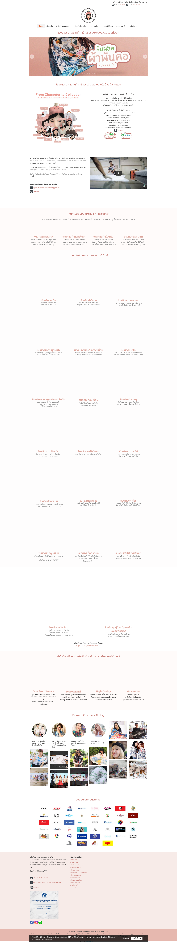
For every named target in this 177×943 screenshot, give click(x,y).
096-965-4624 (136, 4)
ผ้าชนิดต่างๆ (95, 26)
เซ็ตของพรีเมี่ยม (111, 120)
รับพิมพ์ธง (125, 123)
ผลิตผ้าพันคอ (74, 860)
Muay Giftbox (108, 26)
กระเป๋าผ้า (123, 115)
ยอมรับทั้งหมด (137, 938)
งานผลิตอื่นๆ (74, 888)
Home (41, 26)
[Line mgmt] (110, 135)
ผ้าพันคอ (112, 113)
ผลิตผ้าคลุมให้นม (75, 867)
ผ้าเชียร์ (113, 128)
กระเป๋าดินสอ (113, 125)
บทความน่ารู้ (120, 26)
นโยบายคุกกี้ (48, 939)
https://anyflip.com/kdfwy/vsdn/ (88, 645)
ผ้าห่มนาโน (109, 115)
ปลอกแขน (125, 125)
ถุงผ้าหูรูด (107, 128)
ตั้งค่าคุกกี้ (126, 938)
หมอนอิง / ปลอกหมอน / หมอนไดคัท (125, 113)
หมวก (119, 125)
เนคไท (118, 120)
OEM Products (62, 26)
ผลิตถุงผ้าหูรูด (74, 870)
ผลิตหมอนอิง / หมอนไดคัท (78, 872)
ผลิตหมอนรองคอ (75, 875)
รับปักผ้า (118, 128)
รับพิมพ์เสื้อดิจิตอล (127, 128)
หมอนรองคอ (116, 118)
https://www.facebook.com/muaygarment (46, 188)
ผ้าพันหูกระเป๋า (125, 118)
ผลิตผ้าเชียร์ (73, 885)
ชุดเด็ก (129, 115)
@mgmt (122, 4)
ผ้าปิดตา (110, 118)
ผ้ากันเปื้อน (112, 123)
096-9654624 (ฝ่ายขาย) (40, 878)
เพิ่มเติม (133, 26)
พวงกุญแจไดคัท (125, 120)
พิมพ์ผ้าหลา (116, 115)
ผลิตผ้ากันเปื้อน (75, 883)
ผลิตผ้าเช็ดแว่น (75, 878)
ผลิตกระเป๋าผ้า (74, 862)
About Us (49, 26)
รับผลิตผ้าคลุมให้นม (48, 553)
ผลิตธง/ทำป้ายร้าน (76, 880)
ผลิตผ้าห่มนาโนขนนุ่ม (77, 865)
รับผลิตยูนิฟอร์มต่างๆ (80, 26)
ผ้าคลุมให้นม (105, 113)
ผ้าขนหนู (118, 123)
